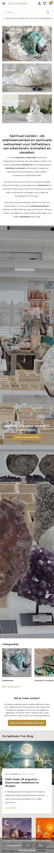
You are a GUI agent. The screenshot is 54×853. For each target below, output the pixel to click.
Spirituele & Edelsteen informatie (27, 723)
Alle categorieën (10, 686)
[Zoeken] (48, 12)
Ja (27, 845)
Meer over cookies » (27, 850)
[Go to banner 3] (27, 108)
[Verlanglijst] (44, 3)
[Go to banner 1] (27, 43)
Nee (40, 845)
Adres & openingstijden (27, 437)
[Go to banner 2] (27, 77)
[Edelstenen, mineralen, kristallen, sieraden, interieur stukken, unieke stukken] (22, 3)
